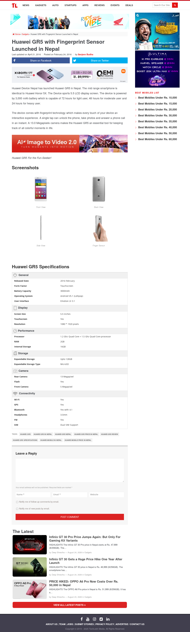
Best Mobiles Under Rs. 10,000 (157, 97)
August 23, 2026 (75, 596)
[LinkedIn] (107, 618)
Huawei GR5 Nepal (63, 434)
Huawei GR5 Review (109, 434)
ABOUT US (51, 624)
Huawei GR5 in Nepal (43, 434)
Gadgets (40, 5)
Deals (129, 5)
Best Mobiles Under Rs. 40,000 (157, 127)
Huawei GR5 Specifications (25, 440)
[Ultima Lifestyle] (157, 86)
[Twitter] (101, 618)
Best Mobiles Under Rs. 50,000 (157, 133)
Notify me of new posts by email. (34, 508)
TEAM (62, 624)
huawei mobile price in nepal (78, 440)
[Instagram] (94, 618)
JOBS (70, 624)
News (26, 5)
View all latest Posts (69, 605)
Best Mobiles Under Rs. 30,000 (157, 115)
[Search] (175, 5)
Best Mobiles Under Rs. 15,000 (157, 103)
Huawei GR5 (25, 434)
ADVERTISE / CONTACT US (130, 624)
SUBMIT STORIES (84, 624)
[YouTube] (87, 618)
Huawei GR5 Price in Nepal (86, 434)
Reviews (99, 5)
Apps (85, 5)
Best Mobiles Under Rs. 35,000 (157, 121)
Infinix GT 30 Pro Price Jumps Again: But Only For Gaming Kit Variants (85, 538)
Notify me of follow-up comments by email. (39, 501)
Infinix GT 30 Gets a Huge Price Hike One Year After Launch (85, 560)
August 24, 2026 (75, 552)
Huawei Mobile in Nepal (51, 440)
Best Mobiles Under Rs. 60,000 (157, 139)
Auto (55, 5)
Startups (70, 5)
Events (115, 5)
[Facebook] (82, 618)
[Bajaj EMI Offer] (157, 49)
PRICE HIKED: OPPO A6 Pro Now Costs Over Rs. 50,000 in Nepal (83, 583)
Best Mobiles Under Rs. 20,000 (157, 109)
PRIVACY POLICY (104, 624)
